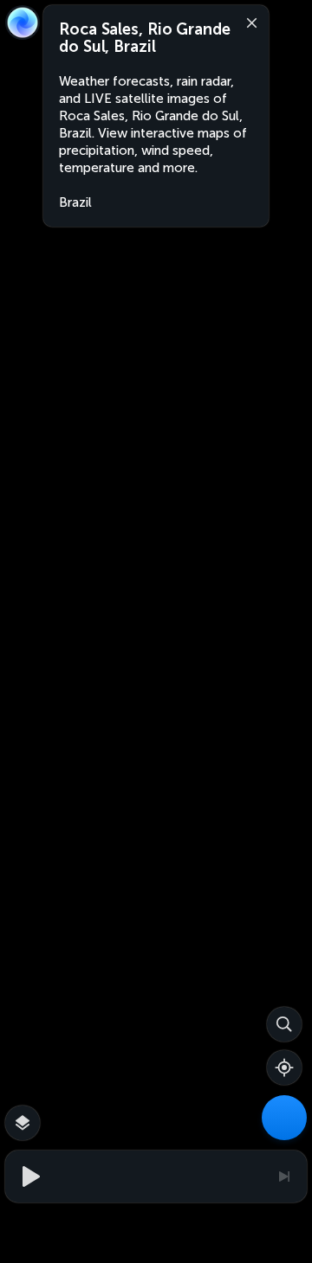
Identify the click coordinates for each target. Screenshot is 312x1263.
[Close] (248, 21)
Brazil (75, 202)
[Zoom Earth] (22, 22)
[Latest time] (283, 1176)
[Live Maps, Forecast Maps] (284, 1117)
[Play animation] (28, 1176)
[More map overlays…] (22, 1123)
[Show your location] (284, 1067)
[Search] (284, 1024)
